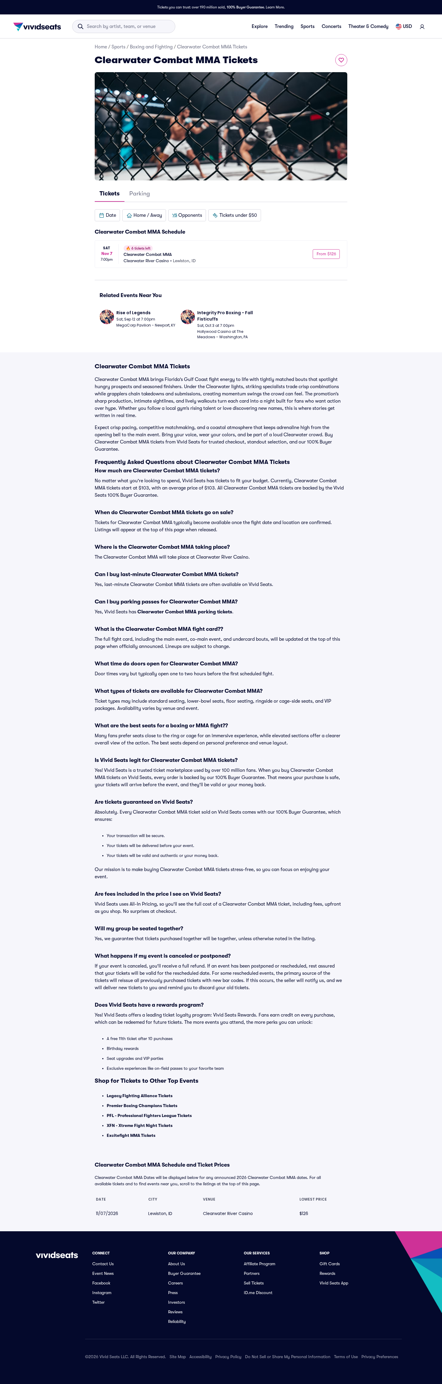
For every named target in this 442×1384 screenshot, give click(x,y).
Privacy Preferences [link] (379, 1356)
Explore (260, 26)
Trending (284, 26)
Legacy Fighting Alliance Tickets (140, 1095)
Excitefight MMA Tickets (131, 1135)
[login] (422, 26)
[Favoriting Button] (341, 60)
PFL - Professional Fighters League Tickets (149, 1115)
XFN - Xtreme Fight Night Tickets (140, 1125)
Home (101, 47)
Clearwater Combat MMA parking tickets (184, 612)
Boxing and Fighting (151, 47)
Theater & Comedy (368, 26)
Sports (308, 26)
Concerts (331, 26)
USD (407, 26)
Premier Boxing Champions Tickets (142, 1105)
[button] (107, 215)
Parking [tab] (139, 193)
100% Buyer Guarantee (245, 7)
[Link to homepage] (38, 26)
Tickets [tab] (110, 193)
